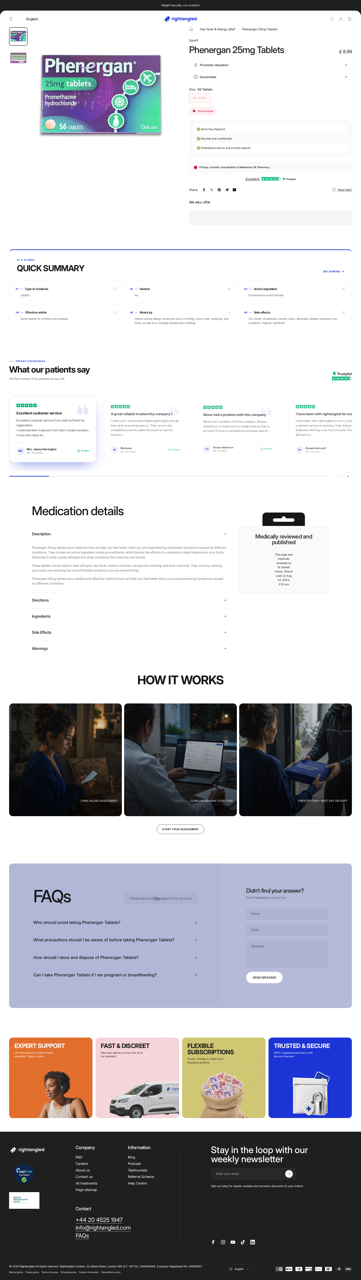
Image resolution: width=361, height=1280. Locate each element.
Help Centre (137, 1183)
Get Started (331, 271)
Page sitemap (86, 1190)
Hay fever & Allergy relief (217, 29)
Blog (131, 1157)
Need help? (345, 189)
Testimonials (137, 1170)
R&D (79, 1157)
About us (83, 1170)
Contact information (89, 1272)
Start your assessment (180, 829)
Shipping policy (68, 1272)
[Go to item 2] (18, 58)
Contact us (84, 1177)
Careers (82, 1164)
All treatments (86, 1183)
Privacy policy (32, 1272)
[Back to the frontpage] (191, 29)
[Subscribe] (289, 1174)
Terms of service (50, 1272)
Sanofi (193, 40)
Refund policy (16, 1272)
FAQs (156, 898)
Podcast (134, 1164)
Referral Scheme (141, 1177)
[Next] (162, 107)
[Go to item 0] (18, 36)
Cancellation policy (111, 1272)
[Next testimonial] (348, 476)
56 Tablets (199, 97)
